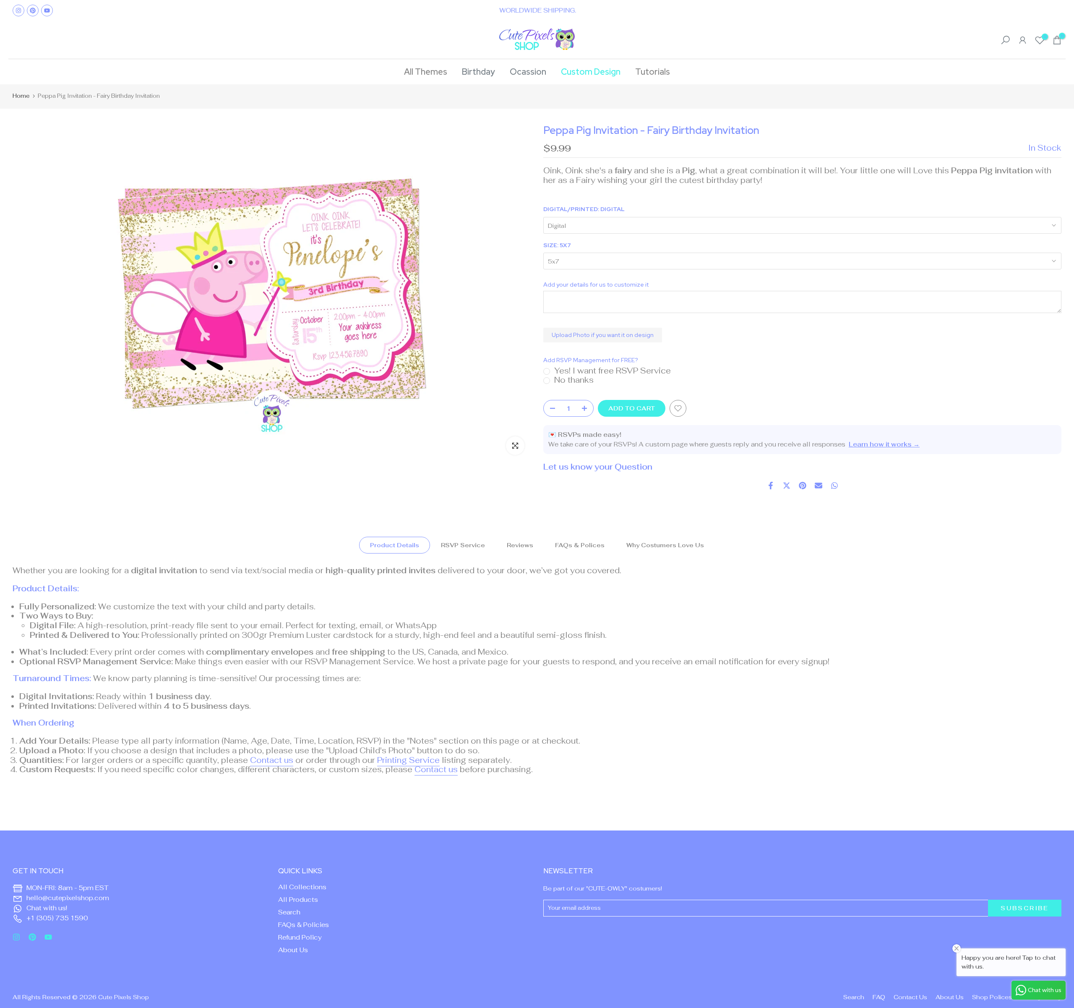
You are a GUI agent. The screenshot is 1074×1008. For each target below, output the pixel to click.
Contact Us (910, 997)
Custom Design (590, 71)
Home (21, 95)
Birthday (478, 71)
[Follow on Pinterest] (33, 10)
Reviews (520, 545)
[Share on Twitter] (786, 485)
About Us (293, 950)
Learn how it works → (884, 444)
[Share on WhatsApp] (834, 485)
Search (289, 912)
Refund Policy (300, 937)
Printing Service (408, 760)
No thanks (574, 380)
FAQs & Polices (580, 545)
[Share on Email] (818, 485)
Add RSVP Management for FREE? (590, 360)
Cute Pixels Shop (123, 997)
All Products (298, 900)
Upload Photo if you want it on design (603, 335)
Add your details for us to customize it (596, 285)
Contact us (271, 760)
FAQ (879, 997)
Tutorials (652, 71)
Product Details (394, 545)
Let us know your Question (597, 467)
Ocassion (528, 71)
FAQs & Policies (303, 925)
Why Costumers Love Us (665, 545)
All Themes (425, 71)
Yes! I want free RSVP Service (612, 371)
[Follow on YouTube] (47, 10)
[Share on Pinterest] (802, 485)
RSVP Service (463, 545)
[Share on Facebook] (770, 485)
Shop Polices (992, 997)
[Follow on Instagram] (18, 10)
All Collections (302, 887)
